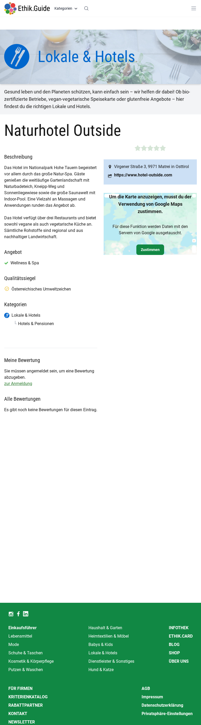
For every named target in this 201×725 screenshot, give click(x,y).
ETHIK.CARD (181, 636)
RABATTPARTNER (25, 705)
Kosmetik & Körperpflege (31, 661)
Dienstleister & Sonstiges (111, 661)
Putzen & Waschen (25, 669)
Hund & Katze (101, 669)
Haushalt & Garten (105, 627)
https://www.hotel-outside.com (143, 174)
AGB (146, 688)
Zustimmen (150, 250)
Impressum (152, 696)
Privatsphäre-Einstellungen (167, 713)
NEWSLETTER (21, 722)
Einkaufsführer (22, 627)
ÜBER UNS (179, 661)
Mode (13, 644)
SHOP (174, 652)
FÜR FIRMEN (20, 688)
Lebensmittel (20, 636)
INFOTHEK (178, 627)
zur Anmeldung (18, 383)
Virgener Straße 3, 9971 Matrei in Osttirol (151, 166)
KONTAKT (17, 713)
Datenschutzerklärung (162, 705)
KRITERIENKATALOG (28, 696)
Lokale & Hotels (102, 652)
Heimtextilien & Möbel (108, 636)
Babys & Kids (100, 644)
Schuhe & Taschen (25, 652)
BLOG (174, 644)
